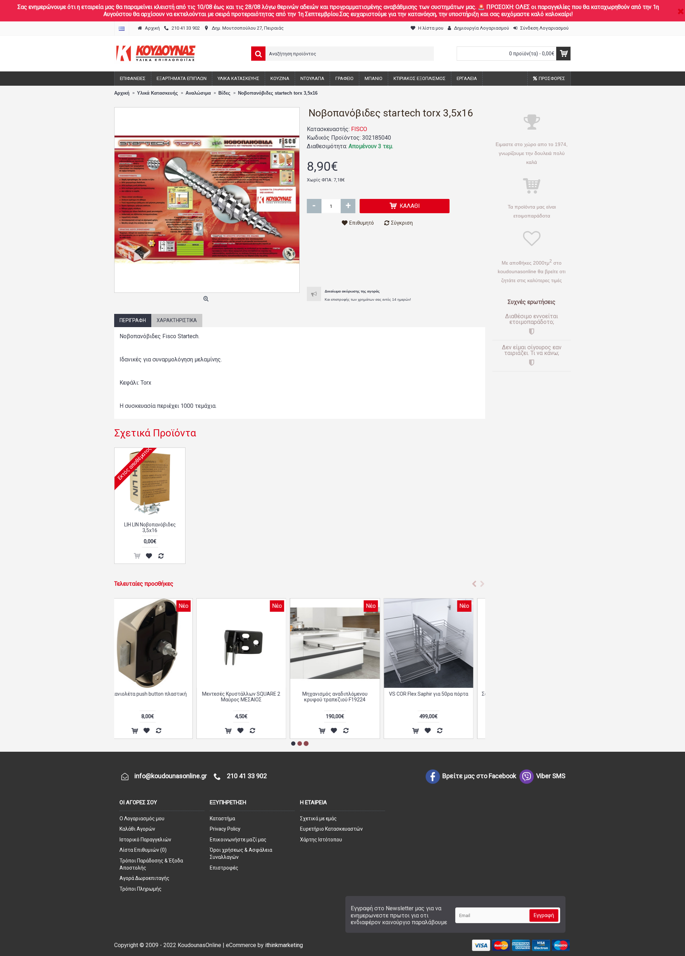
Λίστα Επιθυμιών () (143, 850)
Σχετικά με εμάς (318, 818)
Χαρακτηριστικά (177, 320)
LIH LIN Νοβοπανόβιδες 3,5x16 (150, 527)
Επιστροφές (224, 868)
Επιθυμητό (361, 223)
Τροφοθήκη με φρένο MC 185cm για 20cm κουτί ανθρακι (253, 696)
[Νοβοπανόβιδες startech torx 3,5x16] (207, 199)
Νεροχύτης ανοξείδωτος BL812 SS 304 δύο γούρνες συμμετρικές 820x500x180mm (440, 699)
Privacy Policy (225, 829)
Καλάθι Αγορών (137, 829)
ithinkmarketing (284, 945)
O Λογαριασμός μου (142, 818)
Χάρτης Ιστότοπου (321, 839)
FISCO (359, 129)
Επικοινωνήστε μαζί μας (238, 839)
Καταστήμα (222, 818)
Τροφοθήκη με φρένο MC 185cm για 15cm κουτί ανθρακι (346, 696)
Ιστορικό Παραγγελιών (145, 839)
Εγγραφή (544, 915)
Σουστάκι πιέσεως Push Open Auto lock (159, 696)
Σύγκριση (402, 223)
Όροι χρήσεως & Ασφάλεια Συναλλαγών (241, 853)
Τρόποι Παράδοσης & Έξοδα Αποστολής (151, 864)
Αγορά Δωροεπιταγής (144, 878)
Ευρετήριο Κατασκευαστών (331, 829)
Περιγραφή (133, 320)
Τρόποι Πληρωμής (141, 889)
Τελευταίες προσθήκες (143, 583)
